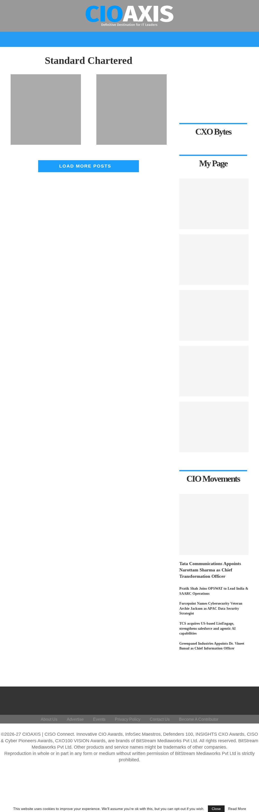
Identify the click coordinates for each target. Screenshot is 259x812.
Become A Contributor (198, 719)
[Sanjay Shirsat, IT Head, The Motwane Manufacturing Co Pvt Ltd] (213, 259)
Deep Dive (39, 54)
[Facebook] (204, 699)
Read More (237, 808)
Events (228, 54)
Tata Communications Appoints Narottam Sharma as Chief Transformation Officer (210, 570)
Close (216, 809)
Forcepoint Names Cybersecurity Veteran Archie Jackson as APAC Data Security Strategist (210, 608)
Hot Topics (104, 54)
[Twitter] (212, 699)
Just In (14, 54)
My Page (205, 54)
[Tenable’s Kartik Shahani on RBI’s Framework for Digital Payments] (213, 203)
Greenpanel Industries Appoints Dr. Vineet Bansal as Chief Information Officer (211, 646)
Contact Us (160, 719)
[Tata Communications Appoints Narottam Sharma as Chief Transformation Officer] (213, 524)
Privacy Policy (127, 719)
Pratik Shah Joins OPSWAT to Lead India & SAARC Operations (213, 591)
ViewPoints (73, 54)
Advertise (75, 719)
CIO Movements (172, 54)
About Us (49, 719)
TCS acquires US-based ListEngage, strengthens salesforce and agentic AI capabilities (207, 628)
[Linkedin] (219, 699)
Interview (137, 54)
